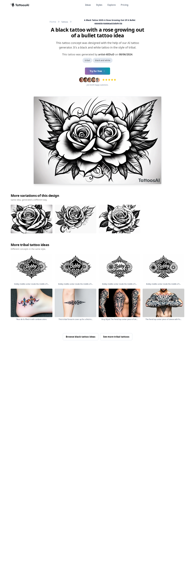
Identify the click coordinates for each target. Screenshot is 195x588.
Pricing (124, 4)
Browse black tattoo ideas (80, 336)
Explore (111, 4)
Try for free (96, 71)
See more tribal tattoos (116, 336)
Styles (99, 4)
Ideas (88, 4)
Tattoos (64, 21)
